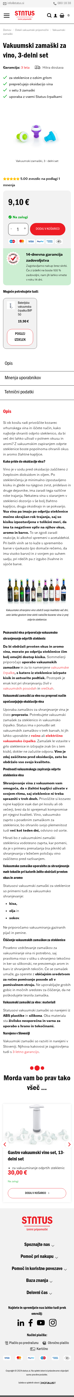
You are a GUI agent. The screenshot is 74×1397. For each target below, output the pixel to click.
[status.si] (24, 15)
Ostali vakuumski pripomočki (32, 29)
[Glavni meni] (6, 15)
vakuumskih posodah (20, 688)
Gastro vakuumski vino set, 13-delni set (36, 1156)
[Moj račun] (55, 15)
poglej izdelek (20, 337)
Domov (7, 29)
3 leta (25, 67)
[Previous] (9, 137)
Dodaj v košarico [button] (35, 1193)
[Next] (64, 137)
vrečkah (47, 688)
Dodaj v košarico (48, 229)
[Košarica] (62, 15)
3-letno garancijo (26, 1052)
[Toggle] (53, 1246)
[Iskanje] (49, 15)
